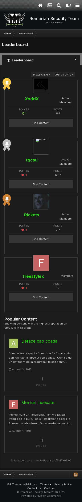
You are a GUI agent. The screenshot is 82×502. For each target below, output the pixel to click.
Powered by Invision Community (41, 495)
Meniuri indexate (37, 402)
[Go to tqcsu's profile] (41, 147)
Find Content (41, 123)
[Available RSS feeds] (75, 474)
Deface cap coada (39, 341)
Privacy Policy (63, 484)
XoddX (32, 98)
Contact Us (34, 488)
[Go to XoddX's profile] (41, 85)
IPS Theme (14, 484)
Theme (45, 484)
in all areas (41, 74)
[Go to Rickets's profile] (41, 201)
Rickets (31, 214)
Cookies (49, 488)
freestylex (33, 276)
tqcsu (32, 160)
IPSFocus (31, 484)
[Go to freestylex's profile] (41, 263)
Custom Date (63, 74)
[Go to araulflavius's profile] (13, 343)
